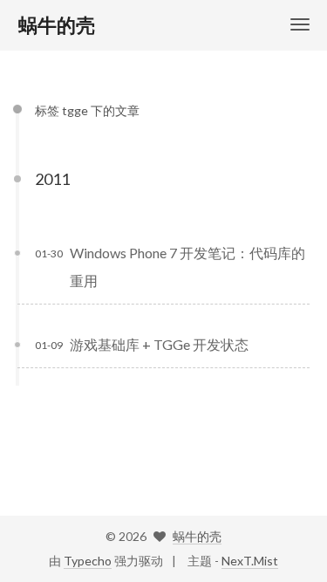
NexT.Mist (249, 560)
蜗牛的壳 (197, 536)
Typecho (88, 560)
